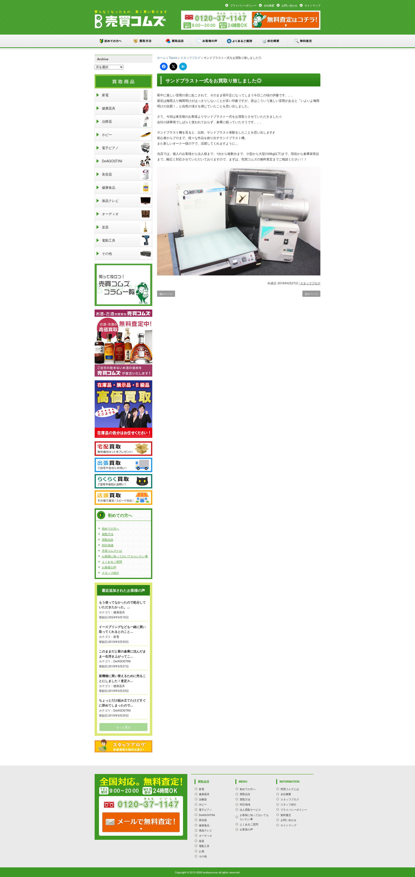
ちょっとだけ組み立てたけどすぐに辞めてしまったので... (122, 702)
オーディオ (110, 213)
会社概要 (269, 5)
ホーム (161, 57)
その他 (107, 253)
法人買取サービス (250, 809)
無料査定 (304, 41)
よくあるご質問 (239, 41)
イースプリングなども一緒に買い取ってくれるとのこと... (122, 629)
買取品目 (175, 41)
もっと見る (123, 727)
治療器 (107, 121)
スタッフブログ (190, 57)
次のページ (311, 294)
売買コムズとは (112, 550)
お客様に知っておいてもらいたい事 (125, 556)
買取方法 (143, 41)
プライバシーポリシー (243, 5)
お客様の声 (207, 41)
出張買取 (123, 465)
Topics (173, 57)
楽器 (105, 227)
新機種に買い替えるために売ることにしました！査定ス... (122, 678)
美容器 (107, 174)
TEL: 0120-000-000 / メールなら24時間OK (141, 822)
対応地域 (107, 545)
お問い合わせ (289, 5)
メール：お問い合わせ (285, 20)
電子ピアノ (110, 147)
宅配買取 (123, 448)
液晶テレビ (110, 200)
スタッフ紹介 (110, 573)
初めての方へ (111, 41)
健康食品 (108, 187)
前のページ (166, 294)
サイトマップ (312, 5)
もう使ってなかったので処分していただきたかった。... (122, 604)
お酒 (201, 851)
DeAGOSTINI (112, 160)
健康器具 (108, 108)
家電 (105, 94)
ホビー (107, 134)
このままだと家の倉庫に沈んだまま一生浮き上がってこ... (122, 653)
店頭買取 (123, 497)
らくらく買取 (123, 481)
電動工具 (108, 240)
